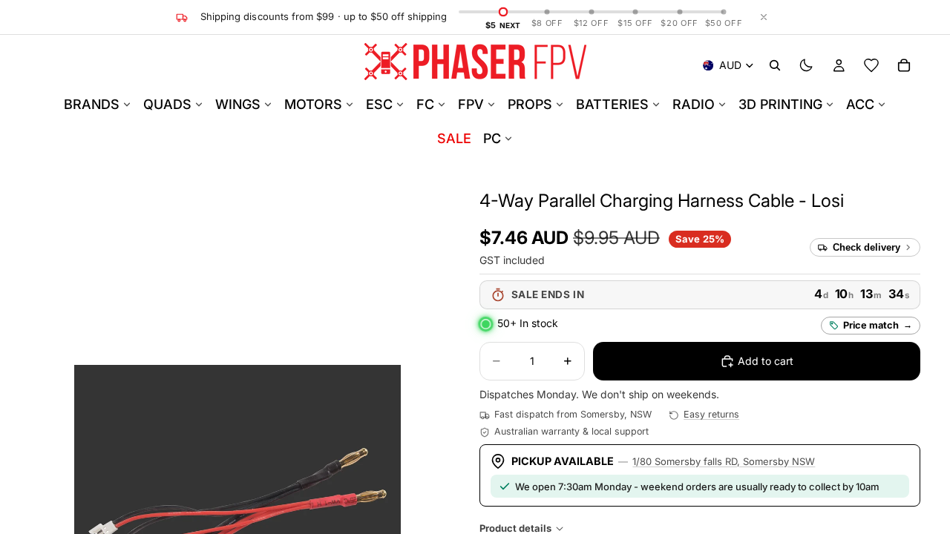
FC (425, 104)
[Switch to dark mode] (806, 65)
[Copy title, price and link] (861, 201)
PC (492, 138)
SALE (454, 138)
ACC (860, 104)
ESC (379, 104)
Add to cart (765, 361)
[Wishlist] (871, 65)
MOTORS (313, 104)
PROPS (530, 104)
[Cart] (904, 65)
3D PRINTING (780, 104)
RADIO (693, 104)
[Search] (775, 65)
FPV (471, 104)
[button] (661, 200)
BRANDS (91, 104)
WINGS (238, 104)
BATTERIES (612, 104)
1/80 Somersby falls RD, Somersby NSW (723, 461)
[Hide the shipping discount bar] (764, 17)
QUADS (167, 104)
